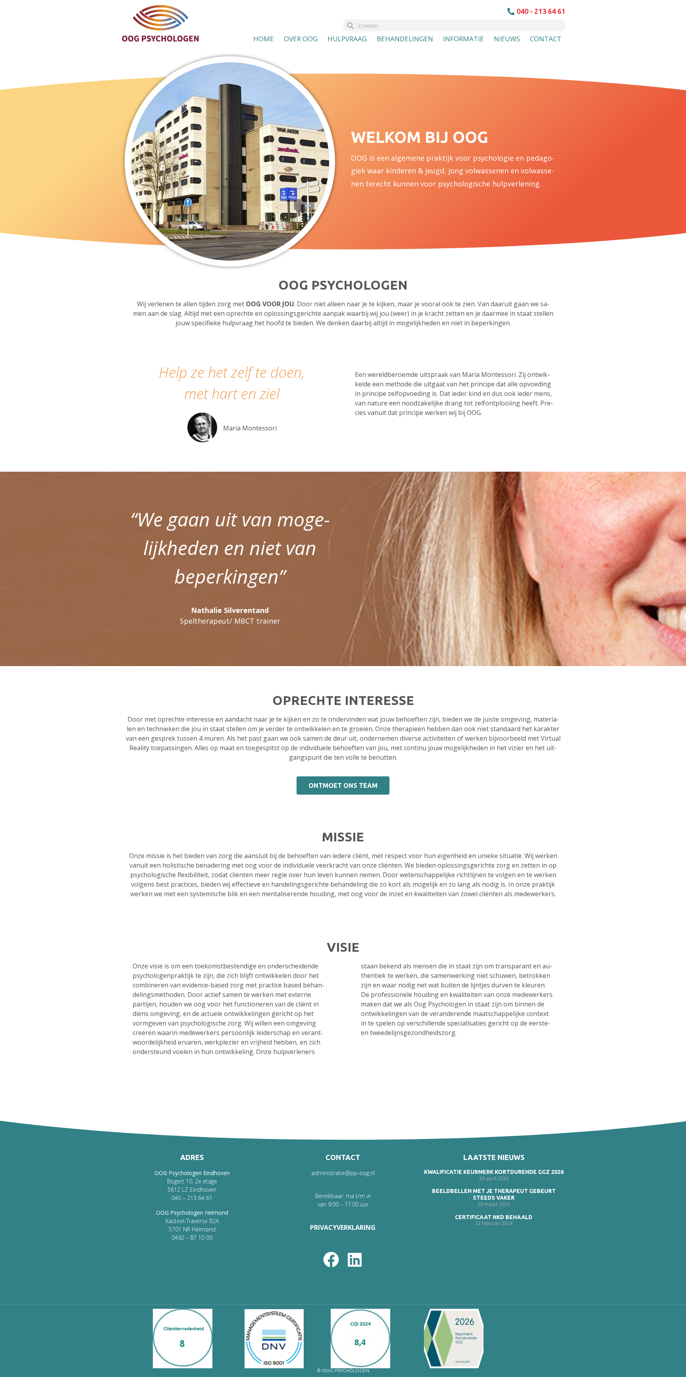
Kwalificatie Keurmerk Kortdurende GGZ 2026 (494, 1172)
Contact (545, 38)
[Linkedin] (354, 1259)
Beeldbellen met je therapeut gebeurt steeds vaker (494, 1194)
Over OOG (301, 38)
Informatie (463, 38)
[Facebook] (331, 1259)
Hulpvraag (347, 38)
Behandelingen (405, 38)
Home (263, 38)
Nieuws (507, 38)
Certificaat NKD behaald (493, 1217)
